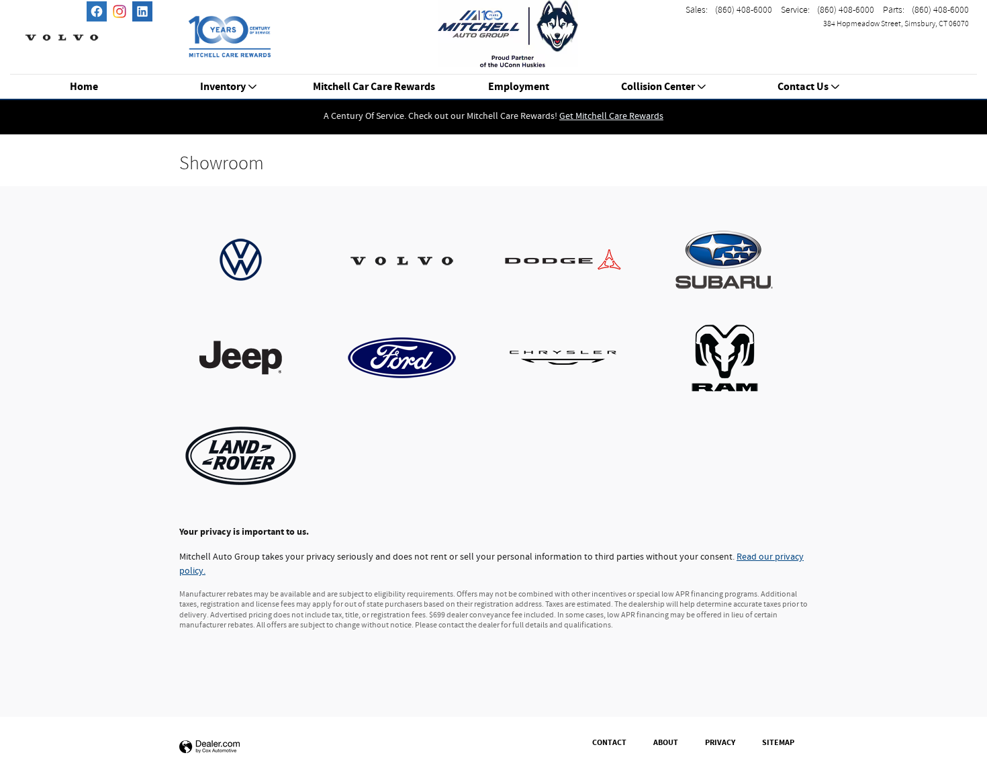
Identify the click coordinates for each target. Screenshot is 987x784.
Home (84, 87)
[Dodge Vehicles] (574, 260)
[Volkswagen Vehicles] (251, 260)
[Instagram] (119, 11)
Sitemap (778, 742)
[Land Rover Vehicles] (251, 456)
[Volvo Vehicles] (412, 260)
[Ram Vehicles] (735, 358)
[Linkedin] (142, 11)
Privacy (720, 742)
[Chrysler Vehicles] (574, 358)
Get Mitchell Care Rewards (611, 116)
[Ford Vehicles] (412, 358)
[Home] (61, 30)
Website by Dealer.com (209, 747)
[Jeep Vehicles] (251, 358)
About (665, 742)
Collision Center (658, 87)
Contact (609, 742)
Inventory (223, 87)
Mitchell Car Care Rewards (374, 87)
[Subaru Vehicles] (735, 260)
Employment (518, 87)
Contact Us (803, 87)
